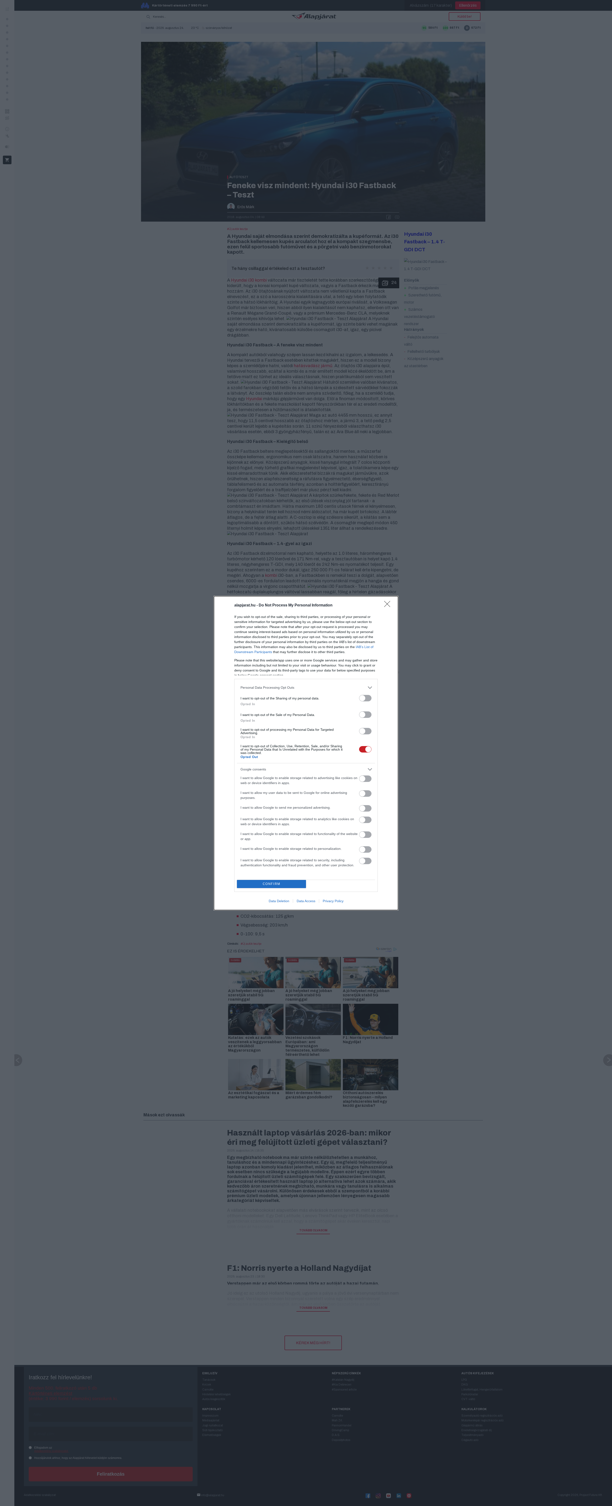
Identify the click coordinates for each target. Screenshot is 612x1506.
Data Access (306, 901)
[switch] (365, 698)
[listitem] (306, 687)
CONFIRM (271, 884)
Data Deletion (279, 901)
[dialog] (306, 753)
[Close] (388, 605)
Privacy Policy (333, 901)
